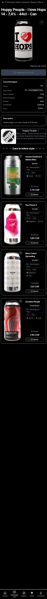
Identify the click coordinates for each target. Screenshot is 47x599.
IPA (42, 86)
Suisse (40, 108)
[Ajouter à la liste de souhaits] (42, 22)
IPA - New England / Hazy (34, 90)
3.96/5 (40, 98)
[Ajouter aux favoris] (21, 156)
